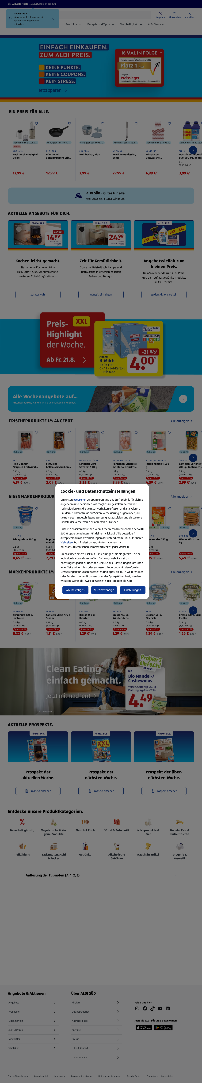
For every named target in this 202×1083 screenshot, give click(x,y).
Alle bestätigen (75, 590)
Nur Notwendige (104, 590)
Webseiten (80, 500)
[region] (102, 541)
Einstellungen (132, 590)
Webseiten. (67, 542)
